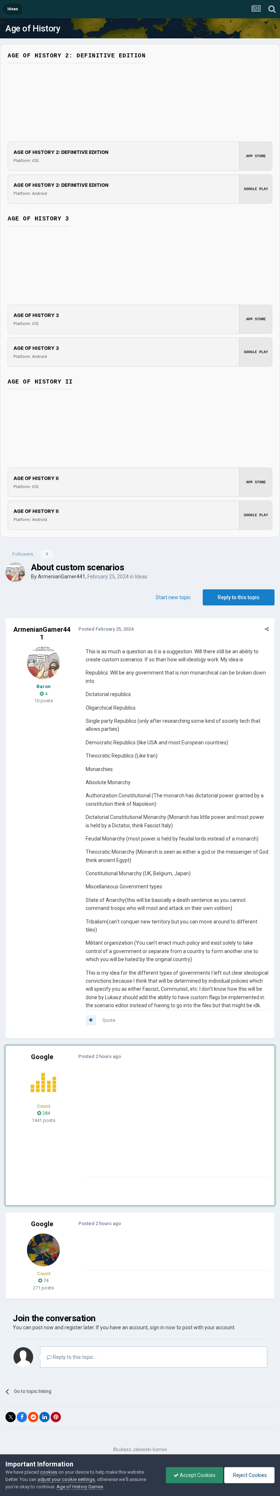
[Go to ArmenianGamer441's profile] (15, 572)
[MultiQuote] (91, 1020)
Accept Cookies (197, 1475)
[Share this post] (267, 629)
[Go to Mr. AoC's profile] (43, 1082)
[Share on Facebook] (22, 1417)
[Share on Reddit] (33, 1417)
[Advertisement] (171, 1125)
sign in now (162, 1327)
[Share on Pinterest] (56, 1417)
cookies (48, 1472)
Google (42, 1057)
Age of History (32, 28)
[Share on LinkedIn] (44, 1417)
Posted (105, 629)
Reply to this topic (239, 597)
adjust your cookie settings (66, 1479)
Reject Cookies (249, 1475)
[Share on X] (10, 1417)
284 (45, 1113)
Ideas (141, 576)
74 (45, 1280)
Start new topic (173, 597)
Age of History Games (80, 1486)
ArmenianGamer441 (61, 576)
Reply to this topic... (74, 1357)
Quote (108, 1020)
